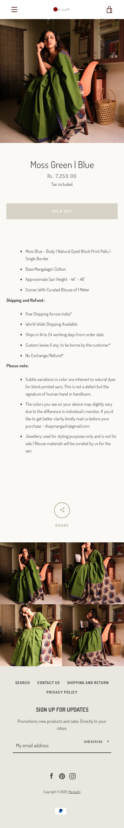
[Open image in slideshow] (62, 81)
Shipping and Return (88, 682)
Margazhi (74, 791)
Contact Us (48, 682)
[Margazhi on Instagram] (72, 775)
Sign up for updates (62, 709)
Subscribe (93, 741)
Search (22, 682)
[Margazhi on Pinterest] (62, 775)
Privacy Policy (62, 692)
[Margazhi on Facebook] (51, 775)
